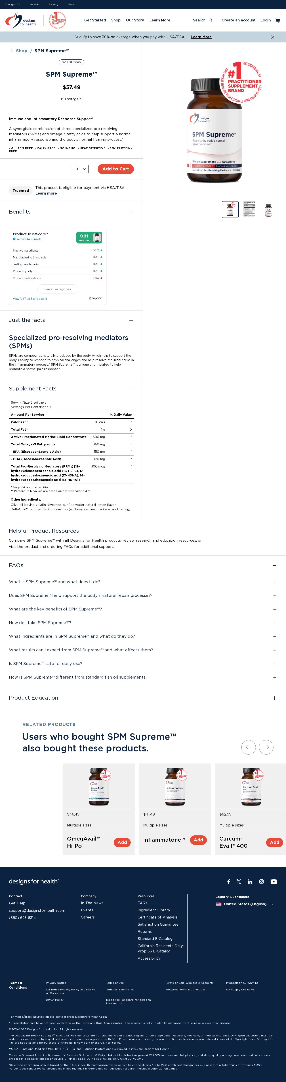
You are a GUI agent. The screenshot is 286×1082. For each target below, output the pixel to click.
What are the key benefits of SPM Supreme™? (55, 609)
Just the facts (27, 320)
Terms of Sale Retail (120, 989)
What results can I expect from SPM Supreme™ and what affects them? (81, 650)
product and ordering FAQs (48, 547)
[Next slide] (266, 747)
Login (266, 20)
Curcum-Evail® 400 (233, 842)
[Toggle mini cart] (278, 20)
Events (87, 910)
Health (34, 4)
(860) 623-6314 (22, 918)
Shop (21, 51)
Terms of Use (115, 982)
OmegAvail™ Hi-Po (83, 842)
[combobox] (245, 904)
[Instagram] (261, 882)
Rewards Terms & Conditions (185, 989)
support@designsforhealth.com (37, 910)
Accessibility (149, 958)
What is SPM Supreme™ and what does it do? (54, 582)
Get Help (17, 903)
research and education (157, 540)
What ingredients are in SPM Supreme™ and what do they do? (72, 637)
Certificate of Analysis (157, 917)
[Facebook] (228, 882)
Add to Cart (115, 169)
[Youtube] (274, 882)
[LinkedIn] (250, 882)
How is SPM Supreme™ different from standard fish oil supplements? (78, 677)
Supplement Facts (33, 389)
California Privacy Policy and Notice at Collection (70, 991)
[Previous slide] (248, 747)
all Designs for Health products (93, 540)
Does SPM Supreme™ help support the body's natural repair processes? (80, 596)
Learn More (201, 37)
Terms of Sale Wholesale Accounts (190, 982)
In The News (92, 903)
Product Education (33, 698)
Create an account (239, 20)
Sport (72, 4)
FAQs (16, 565)
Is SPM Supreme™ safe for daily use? (45, 664)
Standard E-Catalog (155, 939)
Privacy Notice (56, 982)
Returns (145, 931)
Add (122, 842)
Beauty (53, 4)
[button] (214, 125)
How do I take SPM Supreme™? (40, 623)
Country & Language (232, 897)
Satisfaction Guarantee (158, 924)
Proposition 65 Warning (242, 982)
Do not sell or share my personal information (128, 1001)
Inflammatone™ (164, 840)
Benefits (20, 212)
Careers (88, 917)
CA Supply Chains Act (241, 989)
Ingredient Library (154, 910)
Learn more (46, 193)
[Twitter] (238, 882)
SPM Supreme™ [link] (52, 51)
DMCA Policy (54, 999)
